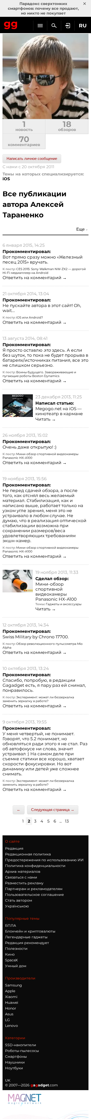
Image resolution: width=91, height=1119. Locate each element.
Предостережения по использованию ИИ (44, 860)
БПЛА (10, 925)
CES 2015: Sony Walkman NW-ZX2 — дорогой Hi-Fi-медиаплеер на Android (44, 271)
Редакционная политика (28, 854)
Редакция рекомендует (27, 943)
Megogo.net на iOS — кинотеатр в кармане (59, 411)
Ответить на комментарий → (35, 277)
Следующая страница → (52, 809)
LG (7, 1020)
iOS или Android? (29, 317)
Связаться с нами (21, 877)
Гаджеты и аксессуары (63, 604)
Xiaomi (11, 996)
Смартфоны (16, 1056)
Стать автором (18, 900)
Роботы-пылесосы (22, 1050)
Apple (10, 991)
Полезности (16, 948)
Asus (9, 1014)
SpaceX (11, 960)
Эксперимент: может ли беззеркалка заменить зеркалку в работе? (38, 699)
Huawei (11, 1002)
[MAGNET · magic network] (25, 1099)
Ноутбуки (14, 1068)
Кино (10, 954)
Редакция (14, 848)
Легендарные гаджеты (26, 937)
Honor (10, 1008)
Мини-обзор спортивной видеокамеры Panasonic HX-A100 (56, 592)
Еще (80, 229)
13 (67, 821)
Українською (17, 906)
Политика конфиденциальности (35, 865)
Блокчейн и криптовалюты (30, 931)
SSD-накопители (20, 1045)
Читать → (45, 419)
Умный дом (15, 966)
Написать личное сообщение (32, 158)
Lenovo (11, 1025)
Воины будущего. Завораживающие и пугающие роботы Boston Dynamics (39, 374)
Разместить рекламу (24, 883)
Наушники (15, 1062)
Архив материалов (22, 871)
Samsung (13, 985)
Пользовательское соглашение (34, 894)
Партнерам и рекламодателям (33, 889)
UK (7, 1080)
